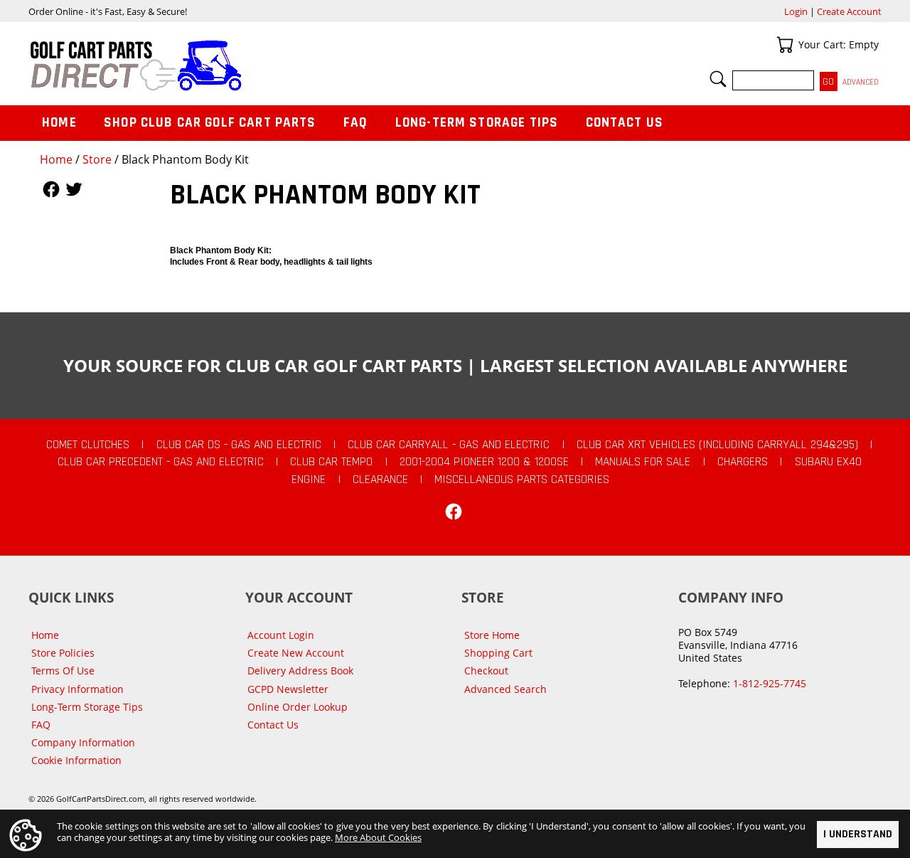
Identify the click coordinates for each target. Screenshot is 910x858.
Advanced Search (505, 689)
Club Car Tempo (331, 462)
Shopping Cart (498, 653)
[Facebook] (453, 511)
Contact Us (625, 123)
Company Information (83, 742)
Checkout (486, 670)
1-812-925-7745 (769, 683)
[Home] (241, 65)
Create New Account (295, 653)
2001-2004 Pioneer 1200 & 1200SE (484, 462)
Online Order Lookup (297, 707)
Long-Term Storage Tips (476, 123)
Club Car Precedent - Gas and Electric (161, 462)
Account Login (280, 635)
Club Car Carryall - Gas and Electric (449, 444)
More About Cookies (378, 837)
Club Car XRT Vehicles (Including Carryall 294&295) (717, 444)
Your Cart (785, 44)
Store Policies (63, 653)
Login (796, 11)
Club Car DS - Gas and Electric (238, 444)
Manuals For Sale (642, 462)
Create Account (849, 11)
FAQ (355, 123)
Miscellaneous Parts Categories (521, 479)
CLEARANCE (380, 479)
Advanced (860, 82)
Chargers (742, 462)
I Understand (857, 834)
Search (718, 79)
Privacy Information (77, 689)
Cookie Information (76, 760)
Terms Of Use (63, 670)
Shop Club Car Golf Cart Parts (210, 123)
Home (56, 159)
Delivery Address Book (300, 670)
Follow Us (51, 189)
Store (97, 159)
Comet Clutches (87, 444)
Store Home (492, 635)
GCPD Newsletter (287, 689)
